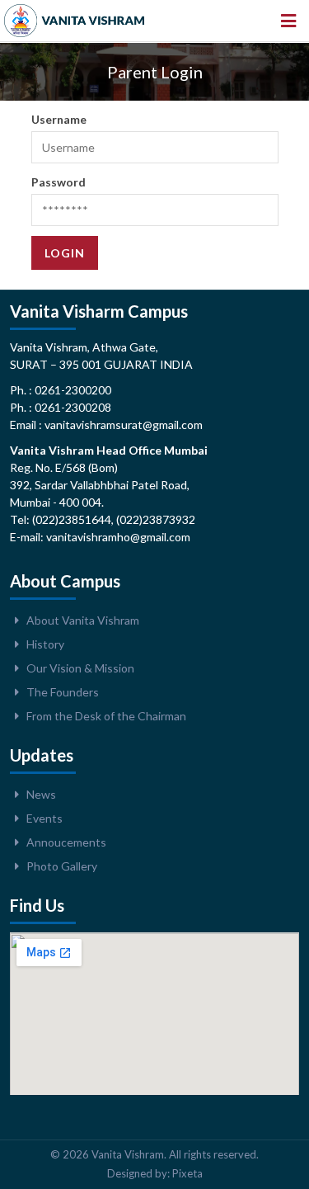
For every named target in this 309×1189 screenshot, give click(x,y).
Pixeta (187, 1173)
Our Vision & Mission (80, 668)
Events (44, 818)
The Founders (62, 692)
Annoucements (66, 842)
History (45, 644)
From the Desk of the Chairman (106, 716)
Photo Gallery (61, 866)
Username (59, 119)
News (41, 794)
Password (58, 182)
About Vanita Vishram (82, 620)
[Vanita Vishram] (74, 20)
